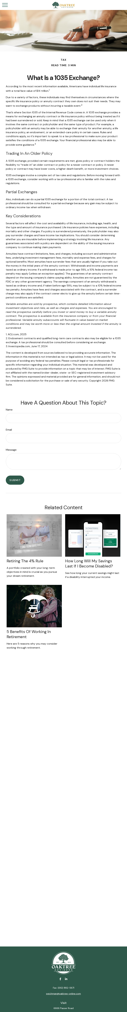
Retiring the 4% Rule (25, 560)
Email (9, 429)
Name (9, 409)
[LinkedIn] (66, 979)
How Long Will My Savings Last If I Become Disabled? (89, 563)
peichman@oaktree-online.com (63, 993)
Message (11, 450)
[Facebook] (60, 979)
